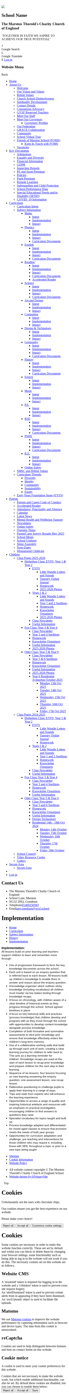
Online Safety (33, 467)
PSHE (28, 436)
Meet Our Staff (26, 116)
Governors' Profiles (36, 123)
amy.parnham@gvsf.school (32, 908)
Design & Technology (38, 328)
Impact (36, 223)
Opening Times (26, 530)
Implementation (41, 220)
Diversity (30, 478)
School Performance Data (32, 189)
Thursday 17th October (49, 845)
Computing (31, 314)
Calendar (22, 512)
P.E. (27, 404)
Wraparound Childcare (30, 551)
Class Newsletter (42, 620)
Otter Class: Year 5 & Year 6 (42, 652)
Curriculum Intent (27, 206)
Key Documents (19, 150)
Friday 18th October (52, 850)
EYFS (36, 568)
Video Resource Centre (31, 857)
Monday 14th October (53, 829)
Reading (30, 262)
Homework (47, 585)
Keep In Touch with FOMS (41, 143)
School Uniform (26, 540)
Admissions (24, 154)
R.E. (27, 453)
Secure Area (16, 864)
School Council (26, 853)
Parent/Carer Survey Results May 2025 (40, 533)
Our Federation (26, 126)
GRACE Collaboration (31, 129)
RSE (27, 418)
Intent (35, 217)
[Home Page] (3, 7)
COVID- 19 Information (32, 199)
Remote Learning (27, 182)
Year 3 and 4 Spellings (45, 634)
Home (13, 81)
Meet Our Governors (29, 119)
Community (24, 133)
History (29, 359)
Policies (21, 175)
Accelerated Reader (44, 279)
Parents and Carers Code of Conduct (39, 502)
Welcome (22, 88)
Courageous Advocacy (30, 109)
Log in (8, 59)
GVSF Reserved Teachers (32, 112)
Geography (31, 342)
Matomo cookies (21, 1319)
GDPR (21, 164)
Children (14, 554)
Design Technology (44, 819)
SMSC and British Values (32, 471)
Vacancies (23, 147)
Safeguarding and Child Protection (38, 185)
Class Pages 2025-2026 (31, 558)
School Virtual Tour (29, 136)
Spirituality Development (32, 102)
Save (35, 1390)
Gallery (21, 860)
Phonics (29, 227)
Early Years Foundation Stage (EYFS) (40, 495)
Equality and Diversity (30, 157)
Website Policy (18, 1163)
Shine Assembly (26, 544)
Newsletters (24, 523)
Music (28, 391)
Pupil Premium (26, 178)
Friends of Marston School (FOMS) (38, 140)
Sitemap (14, 1156)
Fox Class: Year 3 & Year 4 (41, 627)
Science (29, 283)
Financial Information (30, 161)
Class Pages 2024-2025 (31, 714)
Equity (29, 491)
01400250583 (30, 905)
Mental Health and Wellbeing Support (40, 519)
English (29, 244)
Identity (29, 481)
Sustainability (33, 488)
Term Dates (24, 547)
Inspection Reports (28, 168)
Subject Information (29, 210)
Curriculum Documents (46, 241)
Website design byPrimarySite (28, 1176)
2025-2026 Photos (51, 589)
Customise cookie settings (47, 1225)
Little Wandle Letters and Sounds (52, 573)
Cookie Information (21, 1159)
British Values (25, 95)
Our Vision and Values (30, 91)
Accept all (22, 1225)
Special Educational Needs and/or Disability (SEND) (37, 194)
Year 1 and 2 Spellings (53, 603)
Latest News (24, 516)
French (29, 377)
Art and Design (34, 300)
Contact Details (26, 105)
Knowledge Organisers (47, 612)
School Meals (25, 537)
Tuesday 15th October (53, 833)
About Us (15, 84)
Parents (13, 498)
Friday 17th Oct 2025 (53, 711)
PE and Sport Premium (31, 171)
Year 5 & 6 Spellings (44, 659)
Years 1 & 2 (39, 592)
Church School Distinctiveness (35, 98)
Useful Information (43, 624)
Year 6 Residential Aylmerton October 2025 (47, 678)
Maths (28, 213)
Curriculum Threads (29, 474)
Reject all (8, 1225)
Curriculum (16, 203)
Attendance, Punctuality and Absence (39, 509)
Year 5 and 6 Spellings (45, 805)
